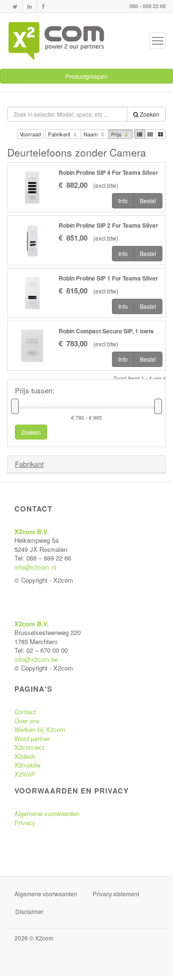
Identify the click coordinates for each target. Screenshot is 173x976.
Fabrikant (60, 134)
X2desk (25, 756)
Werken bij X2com (39, 729)
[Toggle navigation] (157, 41)
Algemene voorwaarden (46, 813)
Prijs (117, 134)
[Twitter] (15, 6)
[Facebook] (43, 6)
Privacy (25, 822)
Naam (91, 134)
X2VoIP (25, 774)
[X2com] (56, 41)
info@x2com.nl (35, 567)
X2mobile (27, 764)
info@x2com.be (36, 659)
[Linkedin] (29, 6)
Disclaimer (29, 911)
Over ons (27, 720)
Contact (25, 711)
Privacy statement (116, 894)
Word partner (32, 738)
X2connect (29, 747)
